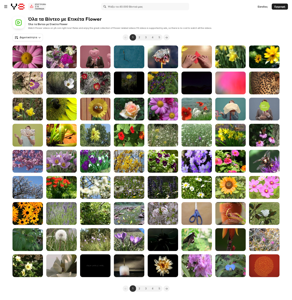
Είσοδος (263, 6)
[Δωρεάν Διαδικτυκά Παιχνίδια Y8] (18, 7)
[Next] (166, 37)
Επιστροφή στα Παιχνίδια (40, 6)
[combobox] (28, 37)
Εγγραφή (279, 6)
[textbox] (27, 37)
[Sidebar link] (5, 6)
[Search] (105, 6)
